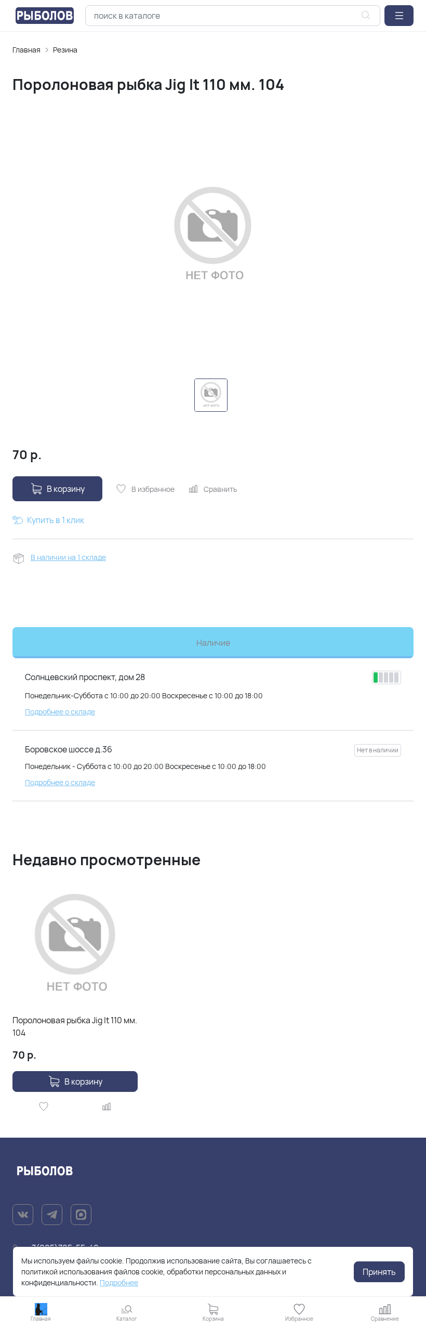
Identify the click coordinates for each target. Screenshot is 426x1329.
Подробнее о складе (60, 711)
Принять (379, 1272)
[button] (399, 15)
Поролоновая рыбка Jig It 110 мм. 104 (74, 1026)
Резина (65, 50)
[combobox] (232, 15)
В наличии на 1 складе (68, 557)
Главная (26, 50)
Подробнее (119, 1282)
